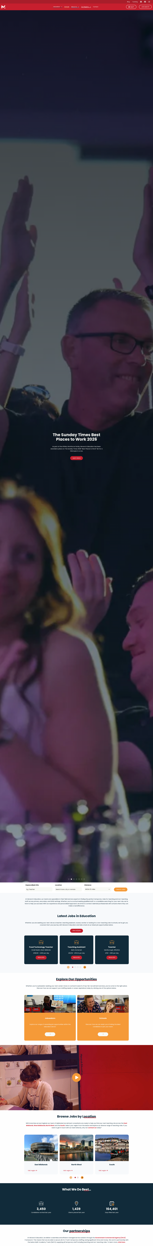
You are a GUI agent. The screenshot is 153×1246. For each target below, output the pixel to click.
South (62, 1125)
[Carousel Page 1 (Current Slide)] (72, 967)
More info (41, 957)
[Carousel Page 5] (79, 879)
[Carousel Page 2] (71, 879)
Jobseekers (56, 7)
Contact (95, 7)
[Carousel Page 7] (84, 879)
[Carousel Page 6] (81, 879)
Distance (87, 885)
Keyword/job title (32, 885)
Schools (66, 7)
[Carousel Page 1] (68, 879)
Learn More (76, 456)
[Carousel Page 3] (74, 879)
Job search (145, 7)
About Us (74, 7)
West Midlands (39, 1125)
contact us (92, 1128)
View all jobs (76, 930)
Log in (132, 7)
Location (58, 885)
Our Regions (85, 7)
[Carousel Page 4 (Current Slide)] (76, 879)
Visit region (32, 1171)
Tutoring (135, 2)
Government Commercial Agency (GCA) (110, 1238)
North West (50, 1125)
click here (121, 1242)
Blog (128, 2)
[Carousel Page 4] (80, 967)
